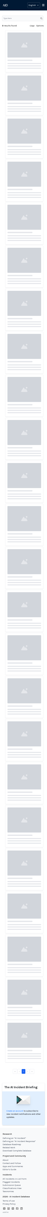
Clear (32, 26)
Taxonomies (8, 1191)
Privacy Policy (9, 1204)
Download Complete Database (17, 1150)
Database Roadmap (12, 1144)
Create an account (14, 1111)
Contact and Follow (12, 1163)
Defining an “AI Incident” (14, 1138)
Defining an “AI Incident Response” (19, 1141)
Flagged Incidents (11, 1182)
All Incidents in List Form (15, 1179)
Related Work (9, 1147)
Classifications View (12, 1188)
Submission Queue (12, 1185)
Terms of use (9, 1201)
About (5, 1160)
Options (40, 25)
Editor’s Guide (9, 1169)
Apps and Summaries (13, 1166)
